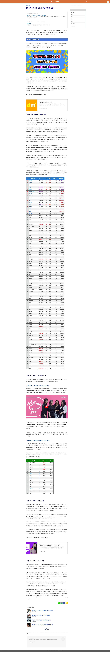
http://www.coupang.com (31, 13)
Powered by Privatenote (5, 650)
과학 (72, 21)
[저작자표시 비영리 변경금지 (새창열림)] (66, 597)
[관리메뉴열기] (108, 2)
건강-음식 (73, 26)
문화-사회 (28, 5)
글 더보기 (47, 629)
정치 (72, 16)
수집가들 (29, 23)
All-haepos (55, 1)
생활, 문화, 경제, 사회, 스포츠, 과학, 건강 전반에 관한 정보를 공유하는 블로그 (43, 639)
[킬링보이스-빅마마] (47, 418)
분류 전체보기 (73, 12)
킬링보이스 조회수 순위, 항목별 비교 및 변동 (39, 8)
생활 (72, 14)
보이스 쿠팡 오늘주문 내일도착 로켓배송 (36, 15)
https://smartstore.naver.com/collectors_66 (34, 21)
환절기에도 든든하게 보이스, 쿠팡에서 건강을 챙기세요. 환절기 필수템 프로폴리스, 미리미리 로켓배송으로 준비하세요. (46, 17)
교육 (72, 18)
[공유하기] (31, 599)
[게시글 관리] (34, 599)
